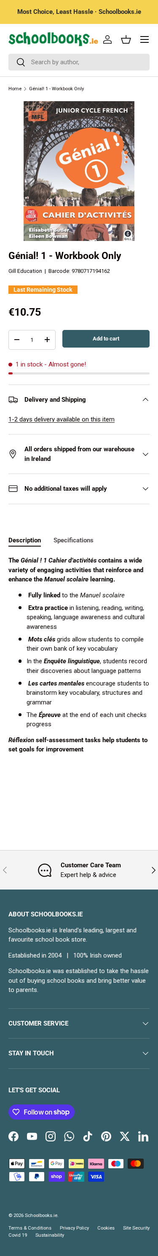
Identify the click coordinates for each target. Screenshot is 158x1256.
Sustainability (49, 1235)
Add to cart (106, 338)
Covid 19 (17, 1235)
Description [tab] (24, 540)
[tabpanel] (79, 655)
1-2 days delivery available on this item (61, 419)
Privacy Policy (74, 1228)
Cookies (106, 1228)
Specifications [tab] (74, 540)
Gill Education (25, 271)
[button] (126, 39)
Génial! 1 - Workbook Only (56, 88)
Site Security (136, 1228)
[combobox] (79, 62)
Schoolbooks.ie (41, 1215)
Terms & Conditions (29, 1228)
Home (14, 88)
